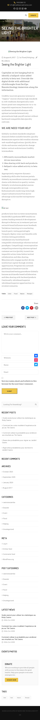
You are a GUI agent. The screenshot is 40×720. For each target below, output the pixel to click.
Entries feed (7, 549)
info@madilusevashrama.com (21, 5)
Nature (22, 294)
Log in (5, 544)
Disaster (6, 508)
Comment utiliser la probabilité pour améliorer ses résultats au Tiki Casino (19, 434)
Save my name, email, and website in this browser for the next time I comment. (19, 382)
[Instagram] (36, 360)
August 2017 (7, 488)
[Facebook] (36, 355)
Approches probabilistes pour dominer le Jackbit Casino (17, 449)
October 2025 (8, 472)
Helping (30, 58)
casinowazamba (9, 502)
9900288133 (21, 2)
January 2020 (8, 482)
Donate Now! (11, 680)
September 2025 (9, 477)
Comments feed (9, 554)
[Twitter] (36, 364)
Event (5, 513)
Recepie (29, 294)
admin (7, 61)
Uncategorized (8, 529)
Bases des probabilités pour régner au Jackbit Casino (19, 441)
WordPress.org (8, 559)
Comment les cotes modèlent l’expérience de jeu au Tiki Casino (19, 427)
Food (15, 294)
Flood (24, 58)
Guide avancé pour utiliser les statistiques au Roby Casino (19, 419)
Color (9, 294)
